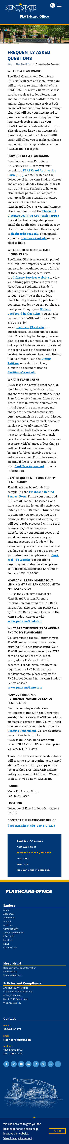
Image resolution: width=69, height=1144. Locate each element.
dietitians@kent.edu (22, 372)
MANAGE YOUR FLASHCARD (33, 870)
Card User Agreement (29, 466)
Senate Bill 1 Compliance (15, 999)
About (6, 910)
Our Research (10, 947)
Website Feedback (12, 975)
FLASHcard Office (34, 16)
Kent (9, 63)
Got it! (57, 1131)
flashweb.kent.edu (34, 238)
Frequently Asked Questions (34, 852)
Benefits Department (22, 731)
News (6, 943)
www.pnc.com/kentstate (25, 621)
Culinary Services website (31, 277)
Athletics (7, 925)
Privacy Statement (12, 995)
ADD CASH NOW (26, 846)
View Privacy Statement (17, 1138)
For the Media (10, 971)
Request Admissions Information (19, 968)
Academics (8, 914)
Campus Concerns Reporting (17, 991)
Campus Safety (10, 928)
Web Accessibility (12, 1002)
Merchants (23, 864)
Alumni (7, 921)
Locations (23, 858)
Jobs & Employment (13, 932)
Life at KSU (8, 936)
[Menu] (59, 5)
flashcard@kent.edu (24, 233)
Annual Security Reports (15, 987)
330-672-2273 (46, 825)
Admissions (9, 917)
